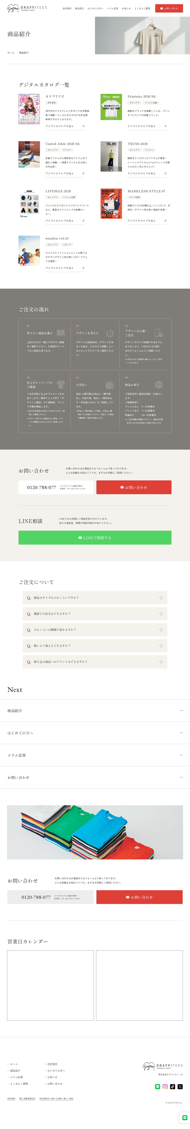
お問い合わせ (171, 8)
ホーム (10, 52)
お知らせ (126, 8)
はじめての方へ (95, 8)
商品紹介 (79, 8)
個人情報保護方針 (27, 1098)
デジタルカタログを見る (59, 126)
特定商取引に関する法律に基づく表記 (56, 1098)
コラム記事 (112, 8)
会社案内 (66, 8)
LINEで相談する (97, 537)
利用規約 (11, 1098)
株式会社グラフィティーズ (170, 1074)
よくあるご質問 (142, 8)
